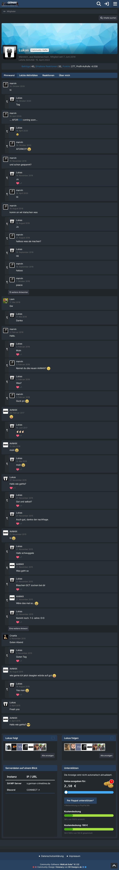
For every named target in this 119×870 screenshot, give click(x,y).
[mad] (14, 747)
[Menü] (115, 4)
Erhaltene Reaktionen (46, 66)
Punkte (66, 66)
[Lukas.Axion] (73, 747)
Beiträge (26, 66)
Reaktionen (48, 75)
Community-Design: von (59, 867)
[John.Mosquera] (37, 747)
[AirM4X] (31, 747)
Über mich (64, 75)
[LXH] (42, 747)
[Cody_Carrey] (9, 747)
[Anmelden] (107, 4)
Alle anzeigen (48, 755)
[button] (108, 17)
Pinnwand (9, 75)
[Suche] (99, 4)
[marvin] (26, 747)
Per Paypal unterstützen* (80, 800)
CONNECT (32, 789)
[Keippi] (68, 747)
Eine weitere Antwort (18, 628)
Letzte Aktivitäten (28, 75)
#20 (20, 119)
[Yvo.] (20, 747)
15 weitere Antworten (18, 292)
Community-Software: (59, 864)
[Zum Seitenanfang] (114, 865)
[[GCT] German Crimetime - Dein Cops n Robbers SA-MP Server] (10, 4)
